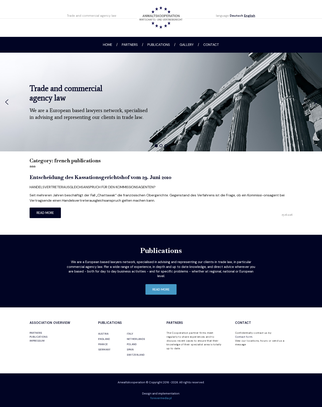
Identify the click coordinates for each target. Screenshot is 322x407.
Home (107, 45)
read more (45, 213)
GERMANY (104, 349)
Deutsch (236, 16)
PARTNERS (36, 332)
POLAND (132, 344)
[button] (6, 102)
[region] (161, 102)
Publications (158, 45)
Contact (211, 45)
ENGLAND (104, 339)
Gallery (187, 45)
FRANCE (103, 344)
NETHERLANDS (136, 339)
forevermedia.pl (161, 398)
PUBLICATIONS (39, 336)
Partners (130, 45)
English (249, 16)
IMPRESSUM (37, 340)
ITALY (130, 333)
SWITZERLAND (136, 354)
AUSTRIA (103, 333)
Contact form (244, 336)
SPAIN (130, 349)
